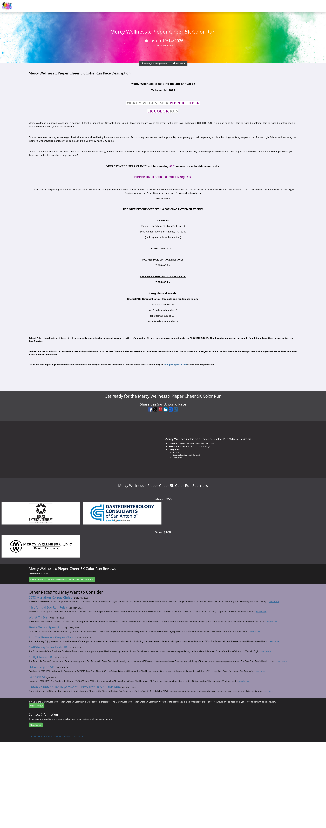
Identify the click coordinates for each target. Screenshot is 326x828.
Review (179, 63)
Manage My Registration (156, 63)
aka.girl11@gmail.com (175, 364)
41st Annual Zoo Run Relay (48, 607)
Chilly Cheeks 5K (40, 657)
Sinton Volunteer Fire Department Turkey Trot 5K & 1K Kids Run (74, 687)
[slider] (35, 573)
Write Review (36, 705)
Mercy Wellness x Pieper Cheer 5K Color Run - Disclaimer (56, 736)
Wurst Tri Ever (39, 617)
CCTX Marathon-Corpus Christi (50, 597)
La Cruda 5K (37, 677)
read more (274, 601)
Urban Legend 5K (41, 667)
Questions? (35, 725)
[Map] (81, 448)
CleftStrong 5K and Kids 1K (48, 647)
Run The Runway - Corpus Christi (52, 637)
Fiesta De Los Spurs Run (46, 627)
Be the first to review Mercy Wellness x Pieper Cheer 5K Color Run (61, 579)
